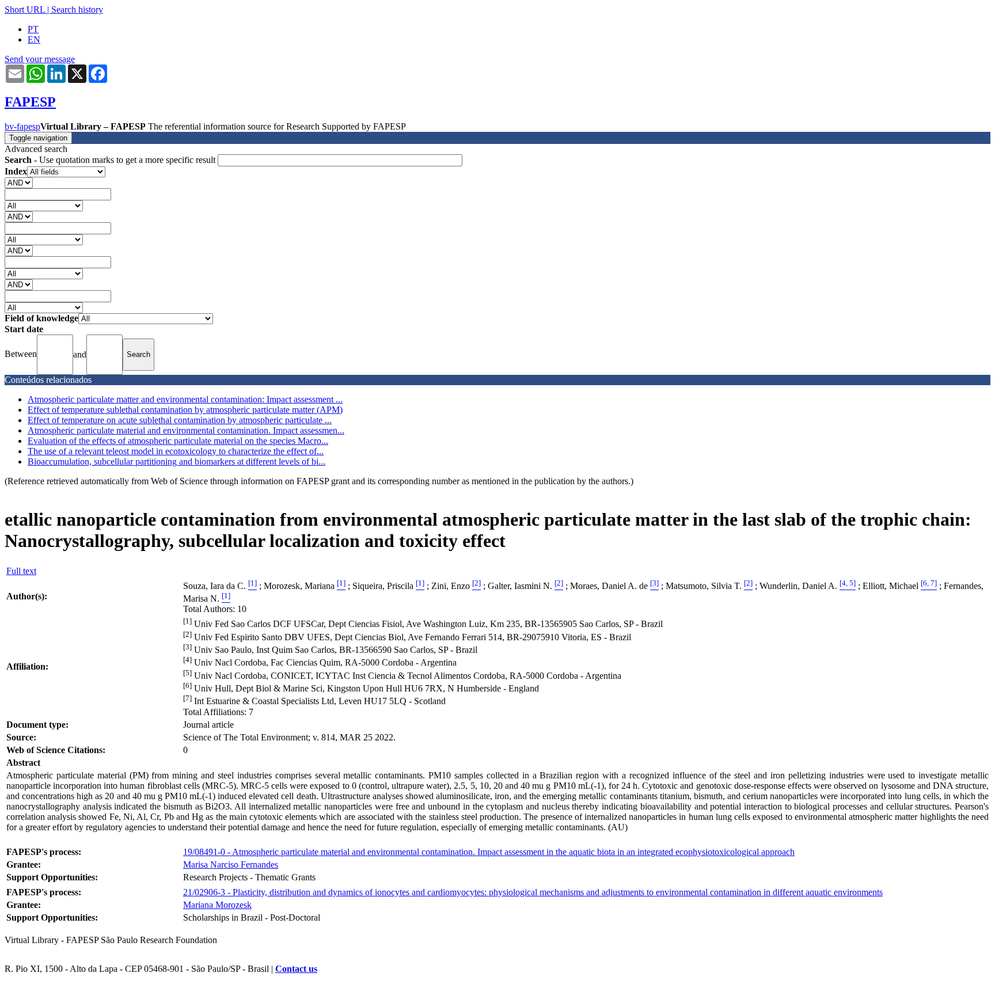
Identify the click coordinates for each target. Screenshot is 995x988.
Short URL (25, 9)
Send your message (40, 59)
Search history (77, 9)
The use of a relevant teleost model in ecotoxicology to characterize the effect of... (176, 451)
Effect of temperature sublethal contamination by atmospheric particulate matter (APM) (185, 410)
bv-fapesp (22, 126)
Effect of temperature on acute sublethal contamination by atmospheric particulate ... (180, 420)
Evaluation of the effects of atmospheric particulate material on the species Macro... (178, 441)
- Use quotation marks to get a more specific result (111, 160)
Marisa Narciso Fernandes (230, 864)
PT (33, 29)
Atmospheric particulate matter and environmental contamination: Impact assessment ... (185, 399)
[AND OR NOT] (19, 182)
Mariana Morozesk (217, 905)
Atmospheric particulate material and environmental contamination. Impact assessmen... (186, 430)
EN (34, 39)
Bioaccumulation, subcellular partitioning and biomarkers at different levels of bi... (176, 461)
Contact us (296, 969)
